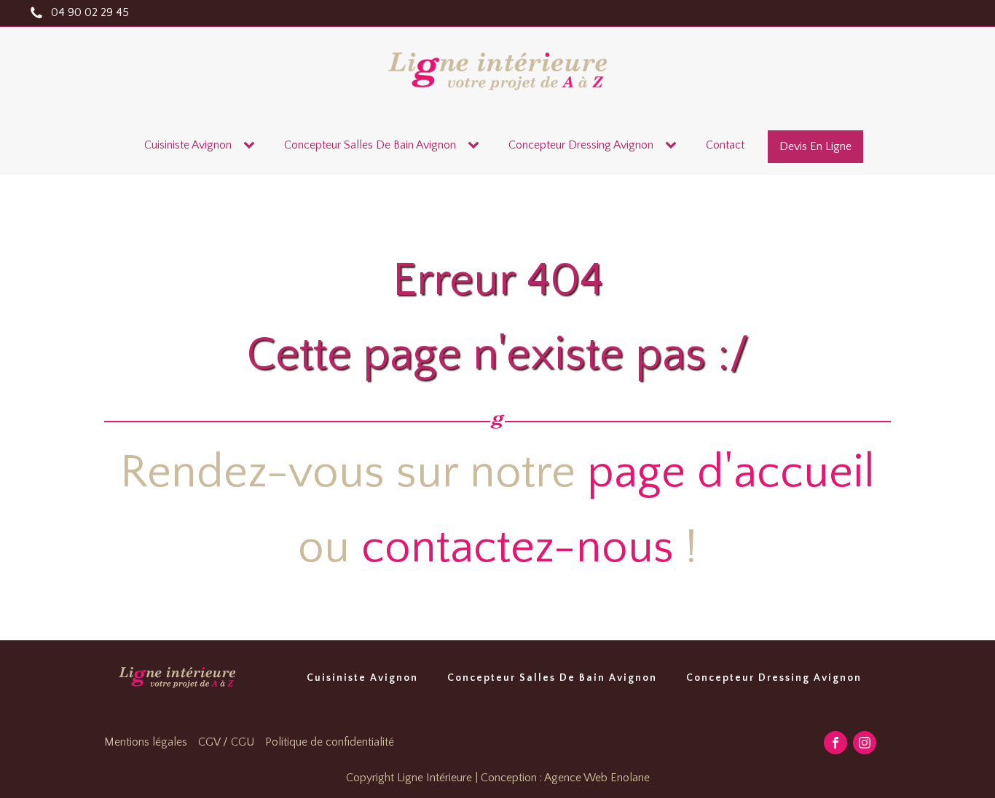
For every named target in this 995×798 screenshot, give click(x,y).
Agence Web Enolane (597, 777)
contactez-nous (517, 548)
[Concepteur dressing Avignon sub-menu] (674, 145)
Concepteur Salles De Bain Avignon (552, 678)
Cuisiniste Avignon (188, 144)
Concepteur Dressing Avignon (774, 678)
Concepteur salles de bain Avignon (370, 144)
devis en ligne (815, 146)
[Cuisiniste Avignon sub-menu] (252, 145)
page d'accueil (731, 473)
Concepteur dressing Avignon (580, 144)
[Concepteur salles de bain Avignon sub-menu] (476, 145)
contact (725, 144)
